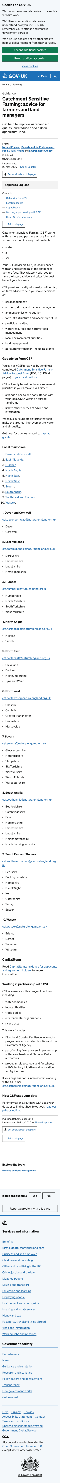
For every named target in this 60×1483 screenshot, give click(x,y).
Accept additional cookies (30, 50)
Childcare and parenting (17, 1260)
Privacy (16, 1412)
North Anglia (13, 470)
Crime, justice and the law (18, 1272)
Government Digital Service (19, 1430)
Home (5, 84)
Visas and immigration (16, 1328)
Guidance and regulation (17, 1366)
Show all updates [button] (44, 1122)
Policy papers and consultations (22, 1379)
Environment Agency (40, 150)
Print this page (15, 224)
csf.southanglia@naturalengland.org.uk (27, 799)
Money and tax (11, 1315)
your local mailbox (26, 377)
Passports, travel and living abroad (24, 1321)
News (6, 1360)
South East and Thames (20, 497)
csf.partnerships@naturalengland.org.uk (28, 1086)
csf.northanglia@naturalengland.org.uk (27, 629)
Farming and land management (19, 1170)
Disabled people (12, 1278)
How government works (17, 1391)
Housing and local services (19, 1309)
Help (5, 1412)
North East (12, 475)
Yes (37, 1196)
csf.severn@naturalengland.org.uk (24, 743)
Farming (17, 84)
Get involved (10, 1397)
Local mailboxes (14, 202)
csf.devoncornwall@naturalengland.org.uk (29, 519)
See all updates (28, 166)
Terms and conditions (15, 1421)
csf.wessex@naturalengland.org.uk (24, 926)
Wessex (10, 502)
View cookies (30, 66)
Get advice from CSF (17, 198)
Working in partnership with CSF (23, 212)
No (51, 1196)
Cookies (29, 1412)
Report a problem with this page (30, 1208)
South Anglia (13, 492)
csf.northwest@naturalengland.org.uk (26, 698)
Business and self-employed (19, 1254)
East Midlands (14, 459)
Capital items (13, 207)
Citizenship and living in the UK (21, 1266)
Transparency (11, 1385)
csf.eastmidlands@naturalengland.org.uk (28, 549)
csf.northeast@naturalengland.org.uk (26, 658)
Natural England (11, 147)
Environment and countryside (20, 1303)
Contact (40, 1416)
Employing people (13, 1297)
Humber (10, 465)
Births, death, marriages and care (23, 1248)
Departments (10, 1354)
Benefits (7, 1241)
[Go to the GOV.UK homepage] (14, 76)
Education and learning (16, 1291)
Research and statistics (17, 1372)
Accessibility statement (17, 1416)
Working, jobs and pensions (19, 1334)
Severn (9, 486)
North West (12, 481)
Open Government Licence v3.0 (22, 1446)
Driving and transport (15, 1285)
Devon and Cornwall (18, 454)
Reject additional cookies (30, 58)
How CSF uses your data (19, 217)
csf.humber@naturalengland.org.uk (24, 589)
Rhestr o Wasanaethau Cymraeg (22, 1426)
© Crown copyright (30, 1475)
